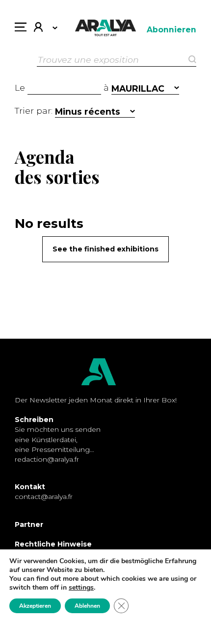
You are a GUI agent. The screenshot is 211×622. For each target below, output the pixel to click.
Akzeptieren (35, 606)
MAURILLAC (137, 88)
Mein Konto (41, 29)
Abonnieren (171, 29)
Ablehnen (87, 606)
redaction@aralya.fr (47, 459)
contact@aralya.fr (44, 496)
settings (81, 587)
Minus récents (87, 111)
